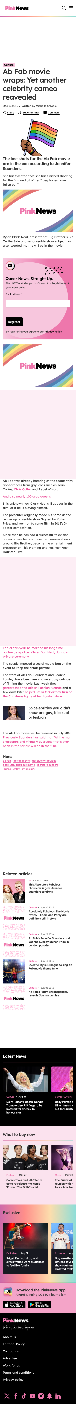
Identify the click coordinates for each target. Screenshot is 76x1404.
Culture (9, 65)
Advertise (10, 1358)
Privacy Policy (53, 331)
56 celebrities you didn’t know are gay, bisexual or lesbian (49, 712)
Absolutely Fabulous (44, 760)
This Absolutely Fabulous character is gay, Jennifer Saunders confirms (45, 888)
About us (9, 1337)
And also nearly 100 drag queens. (27, 496)
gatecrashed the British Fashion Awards (32, 688)
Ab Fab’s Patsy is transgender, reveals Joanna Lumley (48, 993)
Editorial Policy (14, 1344)
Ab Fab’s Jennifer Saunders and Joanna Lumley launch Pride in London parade (49, 942)
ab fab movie (21, 760)
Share (10, 112)
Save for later (31, 112)
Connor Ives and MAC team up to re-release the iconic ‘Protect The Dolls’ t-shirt (24, 1183)
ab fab (7, 760)
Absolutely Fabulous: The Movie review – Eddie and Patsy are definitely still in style (49, 915)
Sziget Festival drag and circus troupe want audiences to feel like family (25, 1262)
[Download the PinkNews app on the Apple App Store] (14, 1304)
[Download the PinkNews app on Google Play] (39, 1304)
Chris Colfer (22, 489)
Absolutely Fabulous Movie (19, 764)
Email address (18, 294)
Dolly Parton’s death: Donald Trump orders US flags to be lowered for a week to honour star (24, 1107)
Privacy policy (13, 1379)
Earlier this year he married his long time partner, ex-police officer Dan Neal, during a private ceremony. (35, 652)
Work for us (11, 1365)
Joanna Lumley (11, 768)
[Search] (64, 8)
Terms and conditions (18, 1372)
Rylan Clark (28, 768)
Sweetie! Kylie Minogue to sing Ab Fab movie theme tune (50, 966)
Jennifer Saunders (47, 764)
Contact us (11, 1351)
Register (14, 322)
